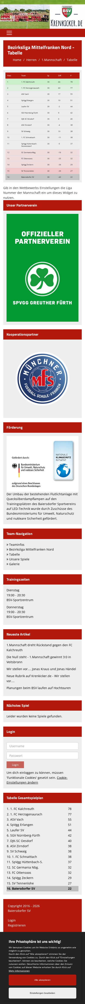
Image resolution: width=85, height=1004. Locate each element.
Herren (31, 60)
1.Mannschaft (52, 60)
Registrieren (17, 925)
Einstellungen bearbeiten (42, 993)
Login (12, 920)
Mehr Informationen (19, 970)
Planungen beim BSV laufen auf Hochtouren (39, 688)
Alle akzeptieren (42, 980)
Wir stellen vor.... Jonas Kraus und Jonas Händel (41, 669)
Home (17, 60)
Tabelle (72, 60)
